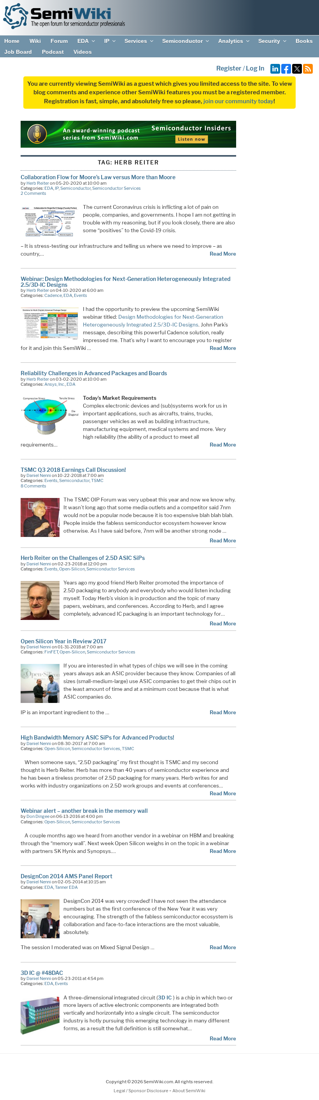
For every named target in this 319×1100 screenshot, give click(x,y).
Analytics (230, 41)
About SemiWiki (188, 1090)
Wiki (35, 41)
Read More (223, 254)
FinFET (51, 652)
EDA (83, 41)
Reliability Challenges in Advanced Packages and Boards (94, 373)
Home (11, 41)
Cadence (53, 295)
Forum (59, 41)
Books (304, 41)
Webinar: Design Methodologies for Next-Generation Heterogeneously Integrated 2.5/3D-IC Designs (125, 281)
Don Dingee (37, 816)
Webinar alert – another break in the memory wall (84, 810)
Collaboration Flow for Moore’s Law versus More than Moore (98, 177)
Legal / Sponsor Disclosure (141, 1090)
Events (80, 295)
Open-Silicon (72, 569)
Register (229, 68)
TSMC (97, 480)
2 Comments (33, 193)
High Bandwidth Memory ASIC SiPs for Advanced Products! (97, 737)
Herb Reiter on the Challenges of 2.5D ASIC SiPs (83, 557)
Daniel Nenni (38, 475)
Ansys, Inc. (54, 384)
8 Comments (33, 486)
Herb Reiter (37, 183)
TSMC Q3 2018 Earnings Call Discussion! (73, 469)
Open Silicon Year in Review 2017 (64, 641)
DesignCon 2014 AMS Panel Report (66, 876)
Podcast (53, 52)
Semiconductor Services (116, 188)
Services (135, 41)
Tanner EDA (66, 887)
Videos (83, 52)
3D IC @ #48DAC (42, 972)
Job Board (18, 52)
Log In (255, 68)
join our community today (238, 101)
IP (106, 41)
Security (269, 41)
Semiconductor (182, 41)
